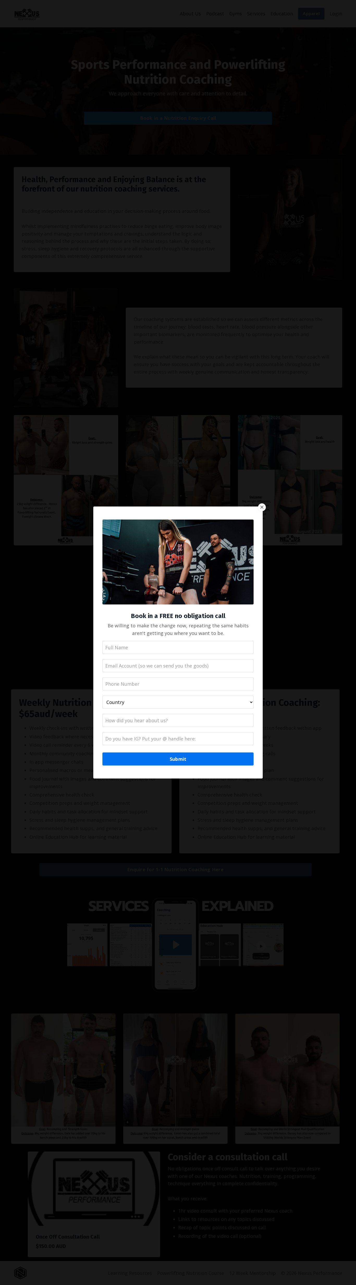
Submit (178, 759)
